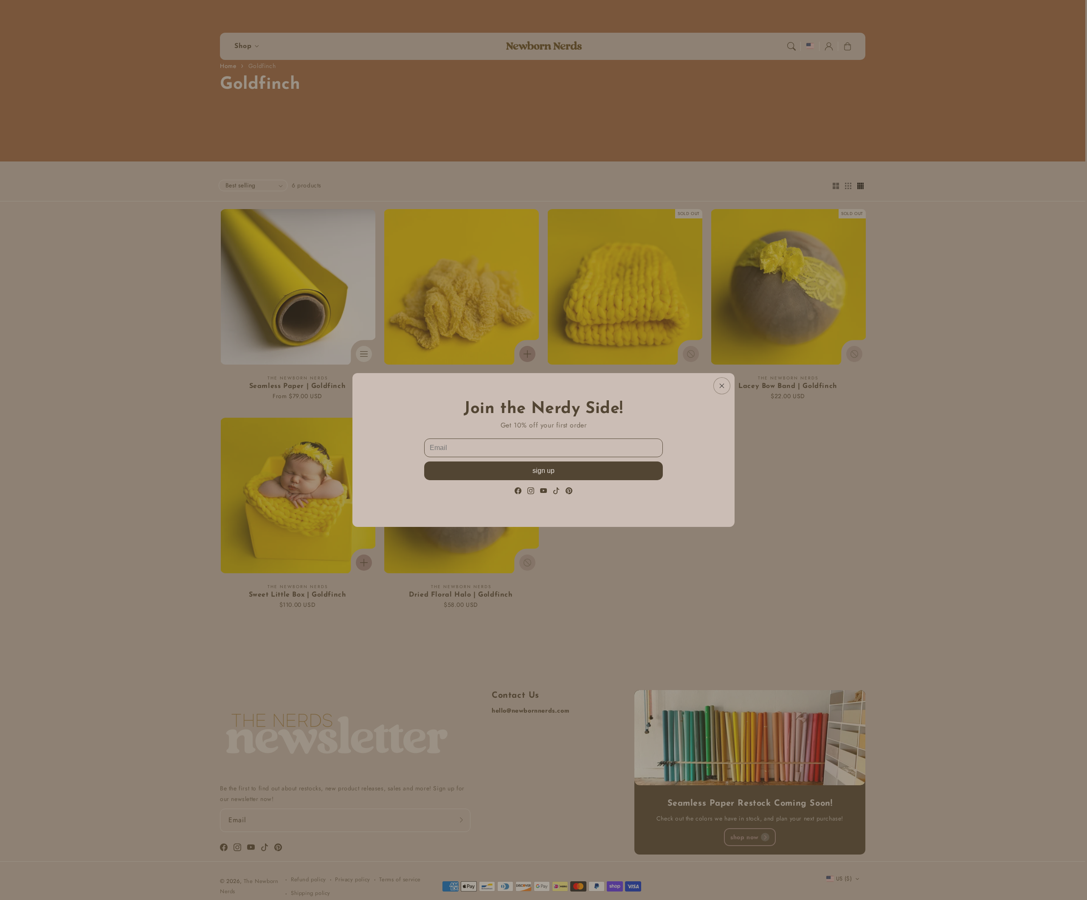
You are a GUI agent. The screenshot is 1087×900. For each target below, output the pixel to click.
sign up (543, 470)
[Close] (721, 385)
